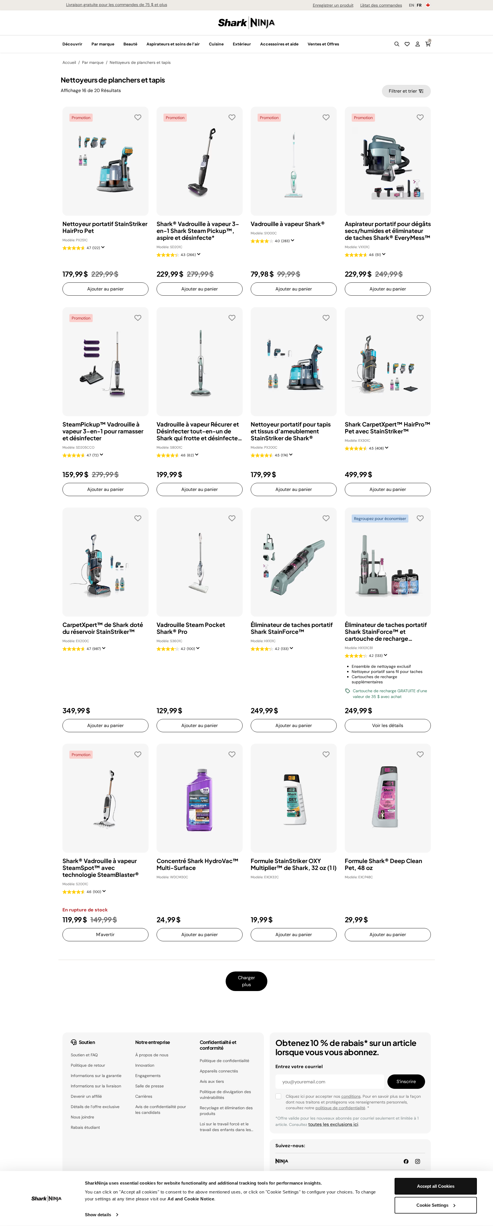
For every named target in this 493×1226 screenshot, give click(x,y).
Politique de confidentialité (224, 1060)
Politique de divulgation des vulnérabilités (225, 1094)
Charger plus (246, 981)
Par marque (93, 62)
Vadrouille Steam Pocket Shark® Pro (191, 628)
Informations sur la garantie (96, 1075)
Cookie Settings (432, 1204)
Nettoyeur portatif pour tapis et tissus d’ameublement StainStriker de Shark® (291, 431)
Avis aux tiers (212, 1081)
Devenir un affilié (86, 1096)
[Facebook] (406, 1161)
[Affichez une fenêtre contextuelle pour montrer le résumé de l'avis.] (104, 249)
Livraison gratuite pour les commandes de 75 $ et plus (112, 4)
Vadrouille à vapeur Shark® (288, 223)
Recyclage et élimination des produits (226, 1110)
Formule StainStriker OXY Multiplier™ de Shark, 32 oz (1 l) (294, 864)
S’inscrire (406, 1081)
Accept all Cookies (435, 1186)
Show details (98, 1214)
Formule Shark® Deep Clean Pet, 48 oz (383, 864)
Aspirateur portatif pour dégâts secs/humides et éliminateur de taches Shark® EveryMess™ (388, 230)
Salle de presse (149, 1086)
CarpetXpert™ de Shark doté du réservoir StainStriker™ (102, 628)
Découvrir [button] (72, 44)
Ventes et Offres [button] (323, 44)
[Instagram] (417, 1161)
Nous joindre (82, 1117)
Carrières (143, 1096)
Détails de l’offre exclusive (95, 1106)
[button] (397, 44)
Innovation (144, 1065)
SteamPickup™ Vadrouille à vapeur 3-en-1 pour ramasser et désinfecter (102, 431)
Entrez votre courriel (299, 1067)
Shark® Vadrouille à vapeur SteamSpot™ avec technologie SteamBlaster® (100, 867)
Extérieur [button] (242, 44)
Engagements (148, 1075)
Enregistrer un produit (333, 5)
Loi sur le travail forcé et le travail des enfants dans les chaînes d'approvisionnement (227, 1127)
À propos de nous (151, 1054)
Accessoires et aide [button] (279, 44)
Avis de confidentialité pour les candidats (160, 1109)
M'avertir (105, 935)
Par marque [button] (103, 44)
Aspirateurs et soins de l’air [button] (173, 44)
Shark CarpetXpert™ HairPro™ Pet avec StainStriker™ (388, 428)
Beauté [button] (130, 44)
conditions (351, 1096)
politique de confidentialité (340, 1107)
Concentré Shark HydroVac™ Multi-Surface (198, 864)
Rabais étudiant (85, 1127)
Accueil (69, 62)
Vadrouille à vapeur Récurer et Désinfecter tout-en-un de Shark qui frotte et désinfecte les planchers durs (198, 431)
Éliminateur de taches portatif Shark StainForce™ (292, 628)
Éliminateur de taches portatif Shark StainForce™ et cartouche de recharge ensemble (386, 631)
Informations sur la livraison (96, 1086)
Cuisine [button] (216, 44)
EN (411, 5)
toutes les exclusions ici (333, 1124)
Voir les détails (387, 725)
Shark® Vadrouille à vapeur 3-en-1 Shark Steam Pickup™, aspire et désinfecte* (198, 230)
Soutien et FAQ (84, 1054)
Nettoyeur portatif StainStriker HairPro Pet (104, 227)
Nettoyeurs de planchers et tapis (140, 62)
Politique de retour (88, 1065)
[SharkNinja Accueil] (246, 22)
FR (419, 5)
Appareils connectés (219, 1071)
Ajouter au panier (105, 289)
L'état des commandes (381, 5)
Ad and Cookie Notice (190, 1198)
